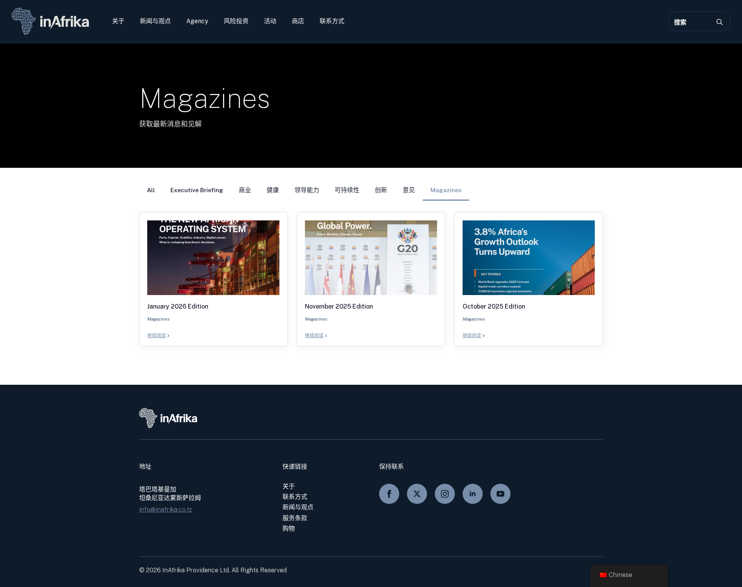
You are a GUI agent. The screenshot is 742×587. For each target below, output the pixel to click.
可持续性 (347, 190)
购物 (289, 528)
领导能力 (306, 190)
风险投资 (236, 21)
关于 (118, 21)
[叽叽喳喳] (417, 494)
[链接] (473, 494)
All (151, 190)
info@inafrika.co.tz (165, 509)
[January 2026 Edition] (213, 257)
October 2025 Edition (494, 306)
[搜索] (720, 22)
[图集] (445, 494)
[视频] (500, 494)
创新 (381, 190)
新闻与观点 (155, 21)
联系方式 (332, 21)
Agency (197, 21)
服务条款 (295, 518)
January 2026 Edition (177, 306)
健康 (273, 190)
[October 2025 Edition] (529, 257)
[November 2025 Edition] (371, 257)
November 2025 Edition (339, 306)
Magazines (446, 190)
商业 (245, 190)
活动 (270, 21)
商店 (298, 21)
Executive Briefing (196, 190)
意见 (409, 190)
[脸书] (389, 494)
